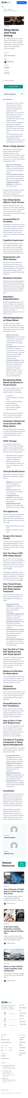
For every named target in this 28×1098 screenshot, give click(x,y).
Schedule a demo (13, 86)
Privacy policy (5, 1093)
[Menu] (2, 6)
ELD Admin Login (5, 1039)
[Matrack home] (6, 2)
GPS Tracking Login (6, 1042)
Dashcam (21, 1015)
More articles (22, 864)
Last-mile (21, 1050)
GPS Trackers (22, 1007)
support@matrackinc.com (9, 1065)
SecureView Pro (5, 1058)
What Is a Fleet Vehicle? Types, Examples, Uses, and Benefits (13, 968)
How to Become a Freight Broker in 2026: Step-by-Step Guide (14, 891)
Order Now (22, 2)
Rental (20, 1045)
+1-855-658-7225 (7, 1071)
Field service (22, 1047)
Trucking (10, 9)
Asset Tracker (22, 1013)
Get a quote (22, 1021)
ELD (20, 1010)
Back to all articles (9, 80)
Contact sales (22, 1024)
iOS (5, 1047)
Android (10, 1047)
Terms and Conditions (16, 1093)
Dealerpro (3, 1055)
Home (4, 9)
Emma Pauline (11, 55)
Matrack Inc (9, 854)
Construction (22, 1042)
